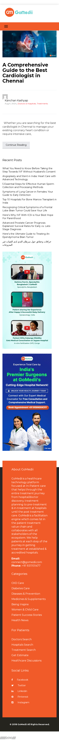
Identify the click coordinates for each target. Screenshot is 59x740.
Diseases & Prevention (25, 593)
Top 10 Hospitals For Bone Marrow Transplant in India (29, 201)
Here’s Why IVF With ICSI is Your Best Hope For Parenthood (27, 217)
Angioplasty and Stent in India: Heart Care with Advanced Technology (29, 178)
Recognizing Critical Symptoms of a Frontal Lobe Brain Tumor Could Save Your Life (27, 209)
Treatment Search (23, 649)
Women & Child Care (25, 609)
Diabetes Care (20, 588)
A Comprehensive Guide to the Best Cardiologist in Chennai (25, 73)
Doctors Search (21, 639)
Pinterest (23, 696)
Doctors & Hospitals (27, 103)
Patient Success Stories (26, 614)
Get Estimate (20, 655)
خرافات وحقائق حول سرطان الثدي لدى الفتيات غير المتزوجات (26, 243)
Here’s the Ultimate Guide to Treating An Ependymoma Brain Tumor (25, 235)
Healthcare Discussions (26, 660)
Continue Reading (16, 144)
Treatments (42, 103)
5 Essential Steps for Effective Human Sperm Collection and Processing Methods (28, 185)
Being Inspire (20, 604)
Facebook (22, 679)
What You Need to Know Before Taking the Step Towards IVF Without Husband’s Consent (29, 170)
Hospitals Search (22, 644)
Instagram (23, 702)
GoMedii (22, 724)
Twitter (22, 685)
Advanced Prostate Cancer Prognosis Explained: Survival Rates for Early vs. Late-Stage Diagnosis (26, 226)
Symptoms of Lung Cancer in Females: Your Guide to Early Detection (27, 193)
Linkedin (22, 691)
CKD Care (17, 583)
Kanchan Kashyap (16, 100)
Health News (19, 620)
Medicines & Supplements (28, 599)
